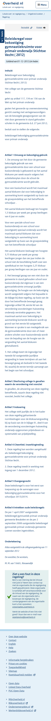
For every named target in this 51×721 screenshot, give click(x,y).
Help (11, 647)
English (12, 643)
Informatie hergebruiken (21, 659)
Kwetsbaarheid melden (20, 674)
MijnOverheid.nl (17, 699)
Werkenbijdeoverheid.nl (21, 710)
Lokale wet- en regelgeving (13, 14)
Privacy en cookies (18, 663)
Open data (14, 683)
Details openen (2, 36)
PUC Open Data (16, 690)
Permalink (25, 27)
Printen (39, 27)
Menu (44, 4)
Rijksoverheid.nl (17, 703)
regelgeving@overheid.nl (23, 617)
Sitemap (13, 671)
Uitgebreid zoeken (35, 14)
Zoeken (12, 651)
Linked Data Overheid (20, 687)
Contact (12, 640)
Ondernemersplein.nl (19, 706)
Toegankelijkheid (17, 667)
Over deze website (18, 636)
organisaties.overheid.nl (23, 607)
